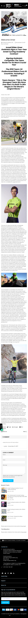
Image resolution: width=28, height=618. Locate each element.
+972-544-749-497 (8, 567)
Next (24, 431)
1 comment (5, 44)
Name (4, 454)
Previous (5, 431)
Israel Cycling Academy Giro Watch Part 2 (16, 503)
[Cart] (25, 5)
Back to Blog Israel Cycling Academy (15, 540)
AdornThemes (15, 615)
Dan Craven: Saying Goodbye (14, 516)
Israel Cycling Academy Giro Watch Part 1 (16, 510)
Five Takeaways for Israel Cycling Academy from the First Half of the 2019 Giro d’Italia (17, 497)
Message (5, 465)
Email (4, 459)
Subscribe (5, 602)
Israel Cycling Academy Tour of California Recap (15, 488)
